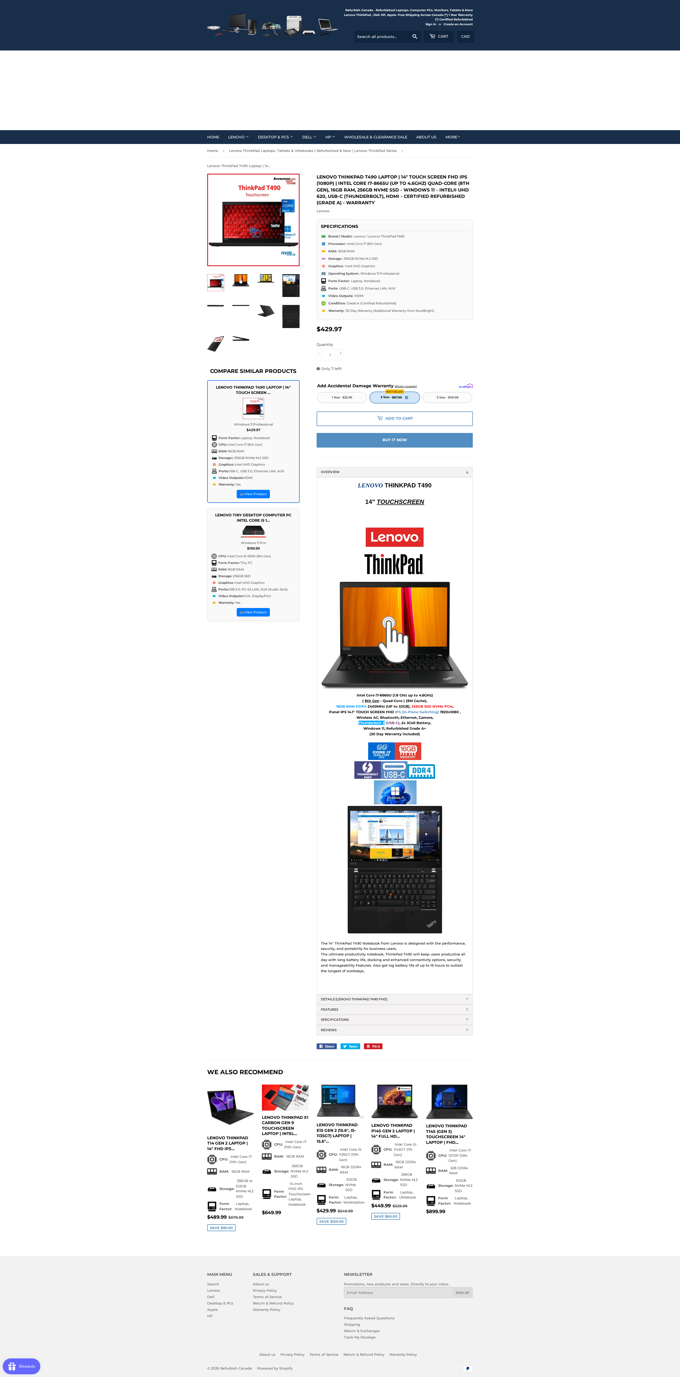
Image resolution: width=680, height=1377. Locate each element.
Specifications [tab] (335, 1020)
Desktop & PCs (274, 137)
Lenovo (237, 137)
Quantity (325, 344)
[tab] (395, 999)
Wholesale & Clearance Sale (375, 137)
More (451, 137)
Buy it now (394, 439)
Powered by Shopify (274, 1368)
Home (213, 137)
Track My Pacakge (360, 1337)
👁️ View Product (253, 494)
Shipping (352, 1324)
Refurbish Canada (236, 1368)
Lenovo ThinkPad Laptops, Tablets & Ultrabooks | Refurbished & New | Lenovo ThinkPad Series (313, 150)
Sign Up (462, 1293)
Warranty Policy (266, 1309)
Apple (212, 1309)
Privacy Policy (265, 1290)
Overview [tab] (330, 472)
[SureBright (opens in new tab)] (466, 385)
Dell (307, 137)
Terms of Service (267, 1297)
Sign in (431, 24)
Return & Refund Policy (273, 1303)
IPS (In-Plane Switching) (417, 712)
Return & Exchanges (362, 1331)
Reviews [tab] (329, 1030)
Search (213, 1284)
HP (328, 137)
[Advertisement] (340, 90)
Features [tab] (329, 1010)
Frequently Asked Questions (369, 1318)
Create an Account (458, 24)
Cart (442, 36)
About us (426, 137)
